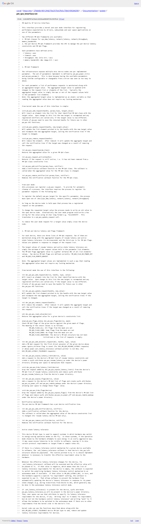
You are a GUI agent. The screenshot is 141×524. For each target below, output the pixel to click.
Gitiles (13, 521)
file (61, 19)
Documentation (90, 10)
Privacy (19, 521)
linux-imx (27, 10)
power (103, 10)
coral (19, 10)
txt (131, 521)
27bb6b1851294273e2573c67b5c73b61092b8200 (56, 10)
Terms (25, 521)
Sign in (136, 3)
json (137, 521)
